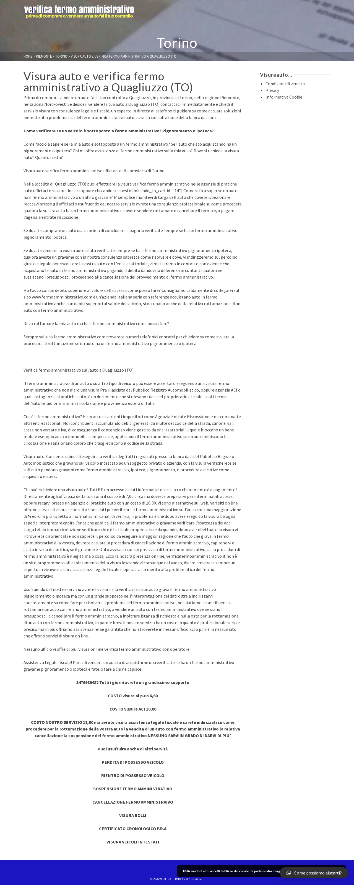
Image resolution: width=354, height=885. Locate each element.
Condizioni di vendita (285, 83)
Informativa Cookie (284, 97)
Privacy (272, 90)
